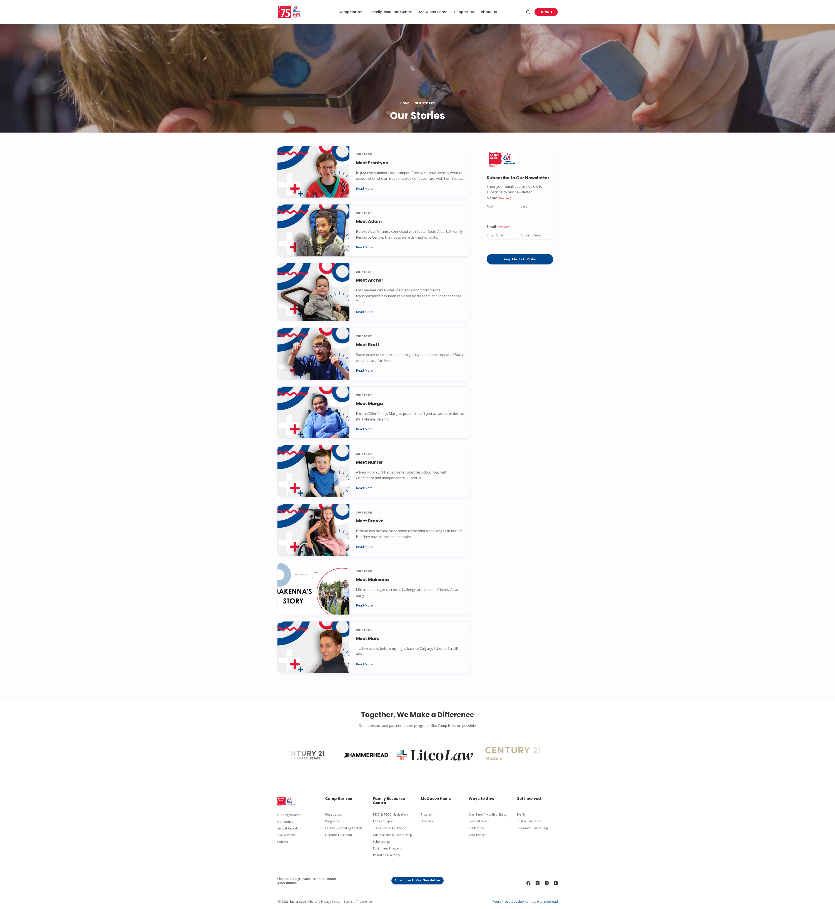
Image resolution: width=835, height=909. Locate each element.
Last (524, 206)
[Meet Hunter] (313, 471)
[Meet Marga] (313, 412)
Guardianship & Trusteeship (392, 835)
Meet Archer (369, 280)
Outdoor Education (338, 835)
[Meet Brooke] (313, 530)
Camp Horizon (351, 11)
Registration (333, 814)
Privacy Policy (330, 901)
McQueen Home (433, 11)
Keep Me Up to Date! (519, 259)
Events (521, 814)
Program (427, 814)
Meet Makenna (372, 580)
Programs (332, 821)
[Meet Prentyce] (313, 172)
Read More (364, 188)
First (490, 206)
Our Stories (364, 154)
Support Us (464, 11)
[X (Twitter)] (537, 883)
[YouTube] (556, 883)
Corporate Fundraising (532, 828)
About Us (489, 11)
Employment (286, 835)
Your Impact (477, 835)
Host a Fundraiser (528, 821)
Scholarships (382, 841)
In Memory (476, 828)
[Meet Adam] (313, 230)
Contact (282, 842)
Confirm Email (531, 235)
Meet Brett (367, 345)
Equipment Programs (388, 848)
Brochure (427, 821)
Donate (546, 12)
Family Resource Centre (391, 11)
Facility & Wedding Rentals (343, 828)
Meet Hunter (369, 462)
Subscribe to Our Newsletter (417, 880)
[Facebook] (528, 883)
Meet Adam (369, 221)
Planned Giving (479, 821)
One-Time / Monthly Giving (487, 814)
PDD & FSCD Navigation (390, 814)
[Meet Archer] (313, 292)
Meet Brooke (370, 521)
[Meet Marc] (313, 647)
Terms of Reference (358, 901)
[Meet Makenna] (313, 589)
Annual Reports (288, 828)
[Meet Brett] (313, 353)
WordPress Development (512, 901)
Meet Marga (369, 403)
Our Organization (289, 815)
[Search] (528, 12)
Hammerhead (547, 901)
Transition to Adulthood (389, 828)
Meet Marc (368, 638)
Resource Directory (386, 855)
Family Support (383, 821)
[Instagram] (547, 883)
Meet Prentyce (372, 163)
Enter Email (495, 235)
